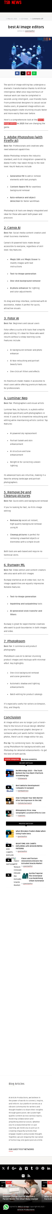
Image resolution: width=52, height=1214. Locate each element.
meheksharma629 (25, 803)
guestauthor (30, 31)
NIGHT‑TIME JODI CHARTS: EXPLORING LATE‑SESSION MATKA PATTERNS (29, 846)
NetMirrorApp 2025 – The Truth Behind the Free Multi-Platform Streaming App (29, 773)
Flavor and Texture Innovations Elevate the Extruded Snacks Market (31, 861)
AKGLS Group (23, 1206)
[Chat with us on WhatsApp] (6, 1207)
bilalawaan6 (22, 778)
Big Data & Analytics (29, 759)
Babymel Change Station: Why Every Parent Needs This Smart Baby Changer (20, 1197)
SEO (8, 1183)
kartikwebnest (23, 791)
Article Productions (26, 1209)
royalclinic (21, 816)
